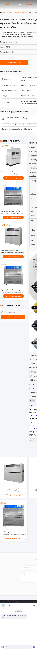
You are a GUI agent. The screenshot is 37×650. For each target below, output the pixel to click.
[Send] (34, 647)
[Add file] (2, 647)
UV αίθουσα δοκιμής (20, 12)
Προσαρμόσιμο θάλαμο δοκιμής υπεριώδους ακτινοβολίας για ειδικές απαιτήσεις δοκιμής (12, 292)
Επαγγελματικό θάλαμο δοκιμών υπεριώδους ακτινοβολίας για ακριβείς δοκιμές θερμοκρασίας (13, 490)
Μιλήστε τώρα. (13, 62)
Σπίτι (19, 5)
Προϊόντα (28, 5)
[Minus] (34, 605)
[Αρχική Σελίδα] (7, 4)
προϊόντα (9, 12)
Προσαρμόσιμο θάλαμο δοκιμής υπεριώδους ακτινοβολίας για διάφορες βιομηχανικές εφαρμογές (13, 213)
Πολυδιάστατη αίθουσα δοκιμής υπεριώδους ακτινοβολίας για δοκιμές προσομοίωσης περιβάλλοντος (12, 252)
